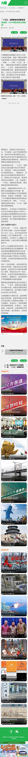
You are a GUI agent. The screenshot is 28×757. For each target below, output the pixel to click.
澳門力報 (3, 8)
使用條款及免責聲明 (13, 737)
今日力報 (12, 8)
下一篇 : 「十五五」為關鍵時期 (14, 367)
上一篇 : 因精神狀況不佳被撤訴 (14, 365)
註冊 (13, 353)
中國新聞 (20, 8)
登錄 (19, 353)
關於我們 (5, 737)
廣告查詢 (14, 738)
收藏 (15, 32)
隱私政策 (21, 737)
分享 (24, 32)
